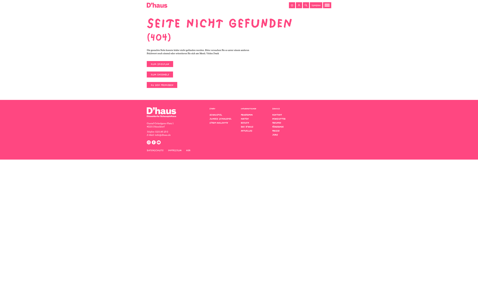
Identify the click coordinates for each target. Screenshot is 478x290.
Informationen (248, 108)
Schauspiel (215, 114)
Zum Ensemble (160, 74)
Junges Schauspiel (220, 118)
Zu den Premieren (162, 85)
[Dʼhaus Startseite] (157, 5)
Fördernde (278, 126)
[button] (292, 5)
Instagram (149, 142)
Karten (245, 118)
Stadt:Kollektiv (218, 122)
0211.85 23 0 (161, 131)
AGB (188, 150)
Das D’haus (247, 126)
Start (212, 108)
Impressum (175, 150)
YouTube (159, 142)
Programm (247, 114)
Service (276, 108)
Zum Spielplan (160, 64)
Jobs (275, 134)
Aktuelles (246, 130)
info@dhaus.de (163, 135)
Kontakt (277, 114)
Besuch (245, 122)
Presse (276, 130)
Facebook (154, 142)
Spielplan (316, 5)
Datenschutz (155, 150)
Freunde (276, 122)
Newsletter (278, 118)
